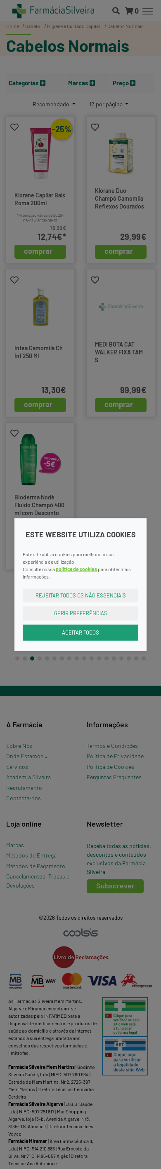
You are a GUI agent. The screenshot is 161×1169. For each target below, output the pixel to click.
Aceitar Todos (80, 632)
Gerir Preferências (80, 613)
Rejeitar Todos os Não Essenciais (81, 595)
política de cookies (76, 569)
